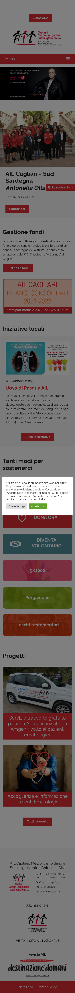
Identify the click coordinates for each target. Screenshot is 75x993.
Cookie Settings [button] (17, 506)
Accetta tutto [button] (38, 506)
